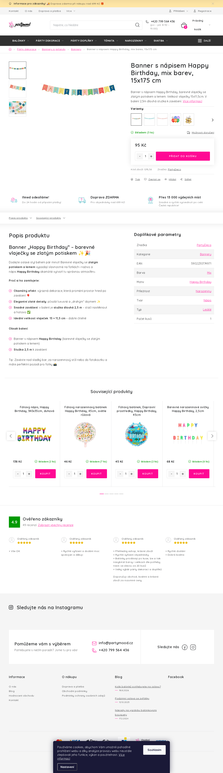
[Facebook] (184, 647)
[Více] (204, 40)
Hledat (137, 25)
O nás (28, 11)
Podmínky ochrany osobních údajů (83, 695)
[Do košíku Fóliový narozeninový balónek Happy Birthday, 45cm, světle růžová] (96, 473)
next (212, 436)
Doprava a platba (50, 11)
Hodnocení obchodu (21, 695)
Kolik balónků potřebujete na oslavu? (138, 686)
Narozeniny (203, 291)
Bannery (206, 254)
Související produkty (48, 217)
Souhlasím (154, 750)
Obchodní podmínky (74, 691)
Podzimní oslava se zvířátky (132, 698)
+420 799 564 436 (162, 21)
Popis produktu (18, 217)
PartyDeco (174, 169)
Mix (209, 272)
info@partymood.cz (116, 643)
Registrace (204, 11)
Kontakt (14, 11)
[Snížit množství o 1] (140, 156)
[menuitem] (20, 40)
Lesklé (207, 309)
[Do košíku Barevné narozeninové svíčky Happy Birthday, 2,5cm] (199, 473)
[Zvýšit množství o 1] (151, 156)
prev (11, 436)
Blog (11, 691)
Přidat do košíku (183, 156)
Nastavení (67, 767)
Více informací (192, 101)
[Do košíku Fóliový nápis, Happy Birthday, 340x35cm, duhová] (45, 473)
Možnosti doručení (203, 132)
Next (210, 120)
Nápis (208, 300)
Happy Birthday (200, 282)
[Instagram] (193, 647)
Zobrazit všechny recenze (55, 525)
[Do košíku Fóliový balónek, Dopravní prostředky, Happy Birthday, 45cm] (148, 473)
